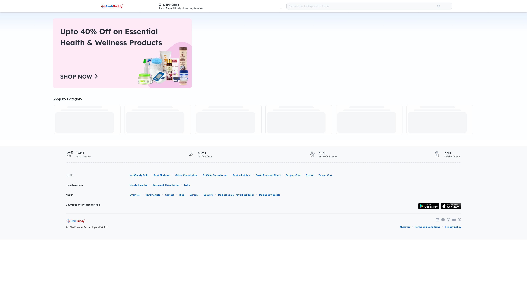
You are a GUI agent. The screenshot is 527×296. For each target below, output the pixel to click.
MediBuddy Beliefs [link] (269, 194)
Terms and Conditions (427, 227)
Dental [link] (309, 175)
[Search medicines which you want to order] (438, 6)
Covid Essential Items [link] (268, 175)
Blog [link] (181, 194)
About (69, 194)
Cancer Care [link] (326, 175)
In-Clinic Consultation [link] (215, 175)
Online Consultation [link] (186, 175)
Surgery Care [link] (293, 175)
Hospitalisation (74, 185)
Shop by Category (67, 99)
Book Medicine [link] (161, 175)
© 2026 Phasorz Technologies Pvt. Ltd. (87, 227)
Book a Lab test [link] (241, 175)
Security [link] (208, 194)
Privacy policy (453, 227)
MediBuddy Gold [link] (139, 175)
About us (405, 227)
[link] (112, 6)
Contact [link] (169, 194)
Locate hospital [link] (138, 185)
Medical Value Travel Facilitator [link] (236, 194)
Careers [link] (194, 194)
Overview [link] (135, 194)
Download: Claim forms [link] (165, 185)
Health (69, 175)
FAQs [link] (187, 185)
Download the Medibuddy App (83, 204)
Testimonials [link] (153, 194)
